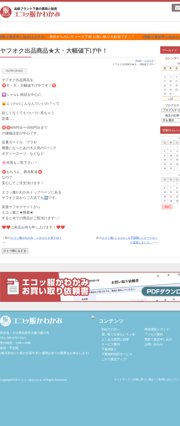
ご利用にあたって (166, 379)
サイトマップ (122, 379)
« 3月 (170, 98)
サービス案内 (86, 27)
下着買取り (109, 349)
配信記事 (155, 27)
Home (138, 60)
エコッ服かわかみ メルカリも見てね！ (36, 237)
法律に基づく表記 (143, 379)
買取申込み (152, 8)
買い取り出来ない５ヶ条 (118, 334)
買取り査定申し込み (158, 339)
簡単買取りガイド (156, 329)
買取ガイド (120, 27)
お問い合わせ (153, 344)
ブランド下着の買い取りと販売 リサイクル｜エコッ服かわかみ (30, 12)
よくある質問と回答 (115, 339)
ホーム (17, 27)
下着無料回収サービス (116, 354)
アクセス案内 (153, 334)
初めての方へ (51, 27)
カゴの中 (146, 16)
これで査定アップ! (114, 359)
